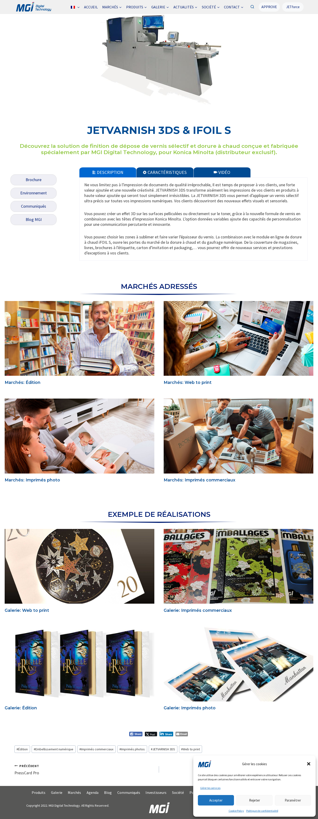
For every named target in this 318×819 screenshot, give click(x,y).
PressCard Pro (26, 770)
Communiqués (128, 792)
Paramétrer (293, 800)
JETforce (293, 7)
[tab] (107, 171)
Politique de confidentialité (262, 810)
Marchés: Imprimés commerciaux (199, 479)
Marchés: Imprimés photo (32, 479)
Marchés (74, 792)
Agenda (92, 792)
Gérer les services (210, 788)
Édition (22, 749)
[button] (308, 763)
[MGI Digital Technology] (33, 7)
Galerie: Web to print (27, 610)
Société (178, 792)
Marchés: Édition (23, 382)
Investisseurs (155, 792)
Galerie (56, 792)
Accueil (91, 7)
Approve (269, 6)
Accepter (216, 800)
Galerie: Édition (21, 707)
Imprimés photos (132, 749)
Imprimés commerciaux (96, 749)
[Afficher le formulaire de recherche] (252, 7)
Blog (108, 792)
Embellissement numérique (53, 749)
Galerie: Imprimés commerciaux (198, 610)
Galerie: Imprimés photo (190, 707)
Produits (38, 792)
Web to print (190, 749)
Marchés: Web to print (188, 382)
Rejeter (254, 800)
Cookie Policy (236, 810)
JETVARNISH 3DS (163, 749)
